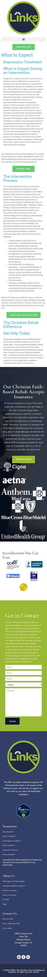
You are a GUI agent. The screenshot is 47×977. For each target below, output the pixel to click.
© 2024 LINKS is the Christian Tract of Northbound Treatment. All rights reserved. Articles (23, 971)
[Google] (19, 957)
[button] (23, 39)
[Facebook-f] (23, 957)
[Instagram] (28, 957)
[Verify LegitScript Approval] (23, 811)
